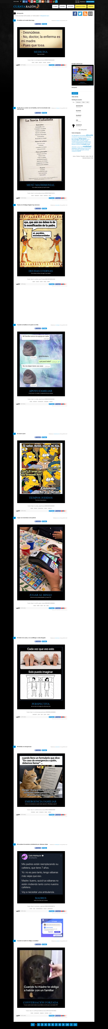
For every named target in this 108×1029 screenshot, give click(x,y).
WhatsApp (89, 137)
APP (92, 156)
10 (67, 1025)
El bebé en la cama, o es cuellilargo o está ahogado (31, 637)
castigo (78, 147)
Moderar (90, 6)
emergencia (41, 812)
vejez (34, 908)
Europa (89, 141)
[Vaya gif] (48, 1)
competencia (74, 151)
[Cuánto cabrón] (32, 1)
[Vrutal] (34, 1)
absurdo (40, 62)
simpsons (49, 508)
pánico (88, 139)
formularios (33, 812)
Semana (78, 102)
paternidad (35, 714)
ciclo (73, 135)
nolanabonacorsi (56, 433)
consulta (44, 62)
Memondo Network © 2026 (88, 158)
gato (79, 137)
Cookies (87, 156)
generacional (83, 137)
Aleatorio (70, 6)
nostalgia (83, 144)
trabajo (88, 144)
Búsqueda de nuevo (45, 15)
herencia (35, 508)
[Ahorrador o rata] (53, 1)
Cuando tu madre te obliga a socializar (27, 940)
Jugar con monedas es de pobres (26, 517)
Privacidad (83, 156)
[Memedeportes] (24, 1)
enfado (41, 195)
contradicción (75, 137)
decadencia (81, 141)
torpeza (45, 508)
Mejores (62, 6)
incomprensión (40, 401)
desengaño (46, 401)
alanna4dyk (57, 205)
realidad (49, 812)
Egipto (34, 281)
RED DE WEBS (16, 1)
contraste (87, 149)
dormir (45, 714)
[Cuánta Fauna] (43, 1)
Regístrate (82, 1)
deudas (37, 281)
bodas (32, 195)
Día (73, 102)
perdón (41, 281)
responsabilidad (82, 135)
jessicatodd (57, 746)
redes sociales (85, 140)
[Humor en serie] (40, 1)
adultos (78, 140)
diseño (79, 151)
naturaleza (74, 148)
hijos (42, 714)
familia (36, 62)
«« (33, 1025)
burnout (45, 908)
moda (81, 147)
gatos (37, 812)
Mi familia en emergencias (24, 746)
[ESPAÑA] (83, 85)
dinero (42, 605)
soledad (51, 401)
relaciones (74, 147)
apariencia (74, 143)
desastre (48, 62)
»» (75, 1025)
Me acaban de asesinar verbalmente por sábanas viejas (32, 844)
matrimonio (46, 195)
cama (39, 714)
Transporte (74, 140)
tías (44, 605)
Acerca (74, 156)
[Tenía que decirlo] (51, 1)
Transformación (75, 141)
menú (50, 195)
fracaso (83, 139)
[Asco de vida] (21, 1)
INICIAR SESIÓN (90, 1)
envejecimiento (87, 148)
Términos (78, 156)
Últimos (55, 6)
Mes (83, 102)
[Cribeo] (37, 1)
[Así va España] (29, 1)
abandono (35, 401)
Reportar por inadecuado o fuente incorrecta (59, 512)
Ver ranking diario (83, 129)
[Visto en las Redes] (26, 1)
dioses (45, 281)
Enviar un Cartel (81, 6)
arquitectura (79, 143)
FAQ (90, 156)
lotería (35, 605)
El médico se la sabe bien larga (25, 20)
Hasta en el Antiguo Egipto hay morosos (28, 205)
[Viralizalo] (56, 1)
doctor (33, 62)
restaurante (37, 195)
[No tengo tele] (45, 1)
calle (81, 140)
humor (73, 149)
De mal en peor (21, 433)
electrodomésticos (39, 908)
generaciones (40, 508)
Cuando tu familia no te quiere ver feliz (27, 324)
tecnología (75, 139)
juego (47, 605)
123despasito (57, 844)
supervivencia (80, 148)
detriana (58, 20)
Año (87, 102)
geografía (82, 149)
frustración (78, 144)
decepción (76, 135)
